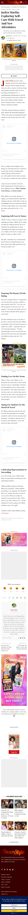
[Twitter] (8, 38)
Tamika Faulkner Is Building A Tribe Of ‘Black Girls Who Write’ (7, 834)
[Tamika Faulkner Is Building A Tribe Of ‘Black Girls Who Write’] (7, 825)
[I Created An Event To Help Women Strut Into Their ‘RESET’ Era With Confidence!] (21, 825)
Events (3, 807)
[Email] (14, 38)
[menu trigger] (2, 2)
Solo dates (20, 304)
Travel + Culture (16, 9)
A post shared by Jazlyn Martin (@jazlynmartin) (14, 159)
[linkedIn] (21, 597)
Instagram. (6, 513)
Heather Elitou (9, 35)
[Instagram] (22, 638)
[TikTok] (13, 869)
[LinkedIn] (12, 38)
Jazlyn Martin (9, 81)
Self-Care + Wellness (6, 9)
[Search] (25, 2)
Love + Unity (4, 829)
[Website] (19, 638)
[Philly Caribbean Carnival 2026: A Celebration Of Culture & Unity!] (21, 804)
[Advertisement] (14, 67)
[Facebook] (7, 38)
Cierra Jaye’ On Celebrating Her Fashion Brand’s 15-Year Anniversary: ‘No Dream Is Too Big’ (7, 814)
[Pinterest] (10, 38)
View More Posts (14, 612)
